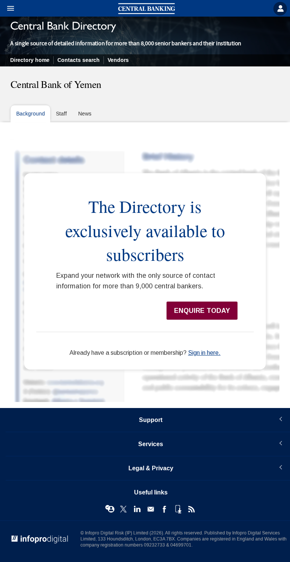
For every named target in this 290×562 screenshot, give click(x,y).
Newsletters (150, 509)
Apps (177, 509)
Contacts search (78, 60)
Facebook (164, 509)
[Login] (280, 8)
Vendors (118, 60)
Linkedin (137, 509)
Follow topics (109, 509)
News (84, 113)
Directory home (29, 60)
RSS (191, 509)
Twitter (123, 509)
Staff (61, 113)
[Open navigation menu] (7, 9)
